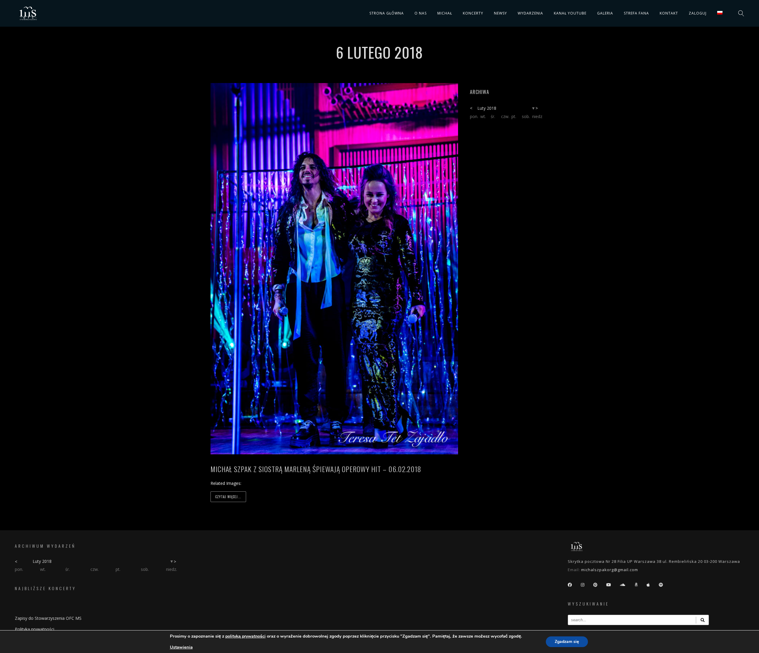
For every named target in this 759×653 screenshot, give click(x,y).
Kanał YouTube (570, 13)
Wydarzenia (530, 13)
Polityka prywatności (34, 629)
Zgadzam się (567, 641)
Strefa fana (636, 13)
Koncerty (473, 13)
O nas (420, 13)
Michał (444, 13)
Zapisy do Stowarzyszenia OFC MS (48, 618)
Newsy (500, 13)
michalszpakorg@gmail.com (609, 569)
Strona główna (386, 13)
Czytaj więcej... (228, 496)
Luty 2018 (486, 108)
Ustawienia (181, 647)
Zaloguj (698, 13)
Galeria (605, 13)
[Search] (702, 620)
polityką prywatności (245, 636)
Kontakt (669, 13)
